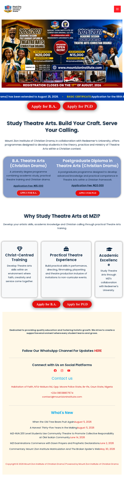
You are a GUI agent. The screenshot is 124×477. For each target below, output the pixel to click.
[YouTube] (68, 370)
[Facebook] (55, 370)
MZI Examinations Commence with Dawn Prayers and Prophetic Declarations (55, 443)
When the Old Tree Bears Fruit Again (53, 421)
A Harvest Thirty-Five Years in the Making (53, 427)
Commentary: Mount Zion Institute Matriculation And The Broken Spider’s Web (54, 449)
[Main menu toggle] (117, 9)
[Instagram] (62, 370)
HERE (98, 350)
